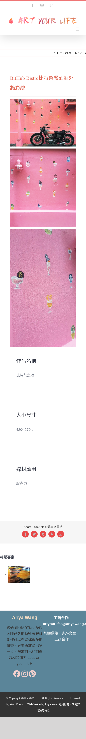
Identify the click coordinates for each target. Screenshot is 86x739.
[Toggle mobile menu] (78, 29)
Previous (64, 53)
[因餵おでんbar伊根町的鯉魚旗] (19, 574)
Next (78, 53)
